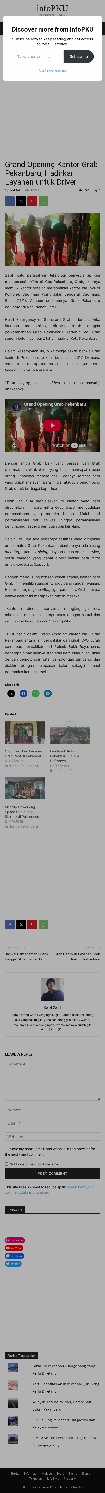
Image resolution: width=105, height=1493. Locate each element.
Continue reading (52, 70)
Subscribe (79, 56)
